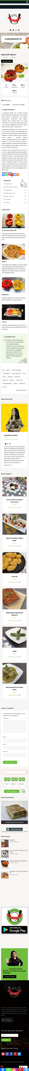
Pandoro (12, 840)
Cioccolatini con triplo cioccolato (14, 501)
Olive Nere (10, 376)
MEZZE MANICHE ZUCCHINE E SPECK (14, 688)
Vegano (15, 383)
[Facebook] (3, 174)
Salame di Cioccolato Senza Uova (19, 872)
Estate (24, 373)
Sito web (5, 751)
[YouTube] (3, 1054)
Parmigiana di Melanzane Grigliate (14, 614)
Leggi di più (7, 465)
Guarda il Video (7, 61)
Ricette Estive (19, 380)
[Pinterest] (15, 1054)
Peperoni (12, 380)
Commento (6, 718)
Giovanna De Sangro (11, 435)
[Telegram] (15, 174)
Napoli (4, 376)
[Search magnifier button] (26, 772)
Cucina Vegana (6, 373)
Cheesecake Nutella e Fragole (18, 861)
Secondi (21, 784)
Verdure (4, 386)
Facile (22, 104)
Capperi (7, 370)
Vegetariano (22, 383)
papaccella (4, 158)
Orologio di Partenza (11, 791)
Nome (5, 737)
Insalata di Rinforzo (14, 135)
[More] (18, 174)
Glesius (21, 1062)
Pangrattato (17, 376)
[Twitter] (19, 1054)
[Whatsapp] (6, 174)
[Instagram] (9, 174)
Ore (7, 784)
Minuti (13, 784)
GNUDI (15, 651)
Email (4, 744)
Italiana (8, 104)
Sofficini (14, 576)
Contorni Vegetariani (16, 370)
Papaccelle (5, 380)
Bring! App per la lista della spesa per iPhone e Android (15, 831)
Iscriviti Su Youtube (9, 976)
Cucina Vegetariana (16, 373)
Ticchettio (22, 789)
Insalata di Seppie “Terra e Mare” (14, 539)
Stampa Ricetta (7, 100)
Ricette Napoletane (7, 383)
